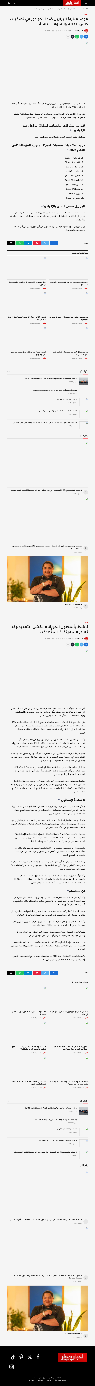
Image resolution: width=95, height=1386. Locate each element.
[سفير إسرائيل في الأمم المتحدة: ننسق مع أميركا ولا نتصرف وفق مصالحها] (68, 1033)
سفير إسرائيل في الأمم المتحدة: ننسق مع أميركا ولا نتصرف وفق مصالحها (71, 1048)
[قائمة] (85, 2)
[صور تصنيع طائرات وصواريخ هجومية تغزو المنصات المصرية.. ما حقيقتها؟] (26, 1033)
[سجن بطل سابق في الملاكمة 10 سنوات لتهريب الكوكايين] (68, 303)
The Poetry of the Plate (72, 605)
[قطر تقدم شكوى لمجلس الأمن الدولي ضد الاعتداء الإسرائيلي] (26, 1068)
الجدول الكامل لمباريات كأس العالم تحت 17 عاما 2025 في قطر (27, 318)
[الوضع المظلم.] (13, 3)
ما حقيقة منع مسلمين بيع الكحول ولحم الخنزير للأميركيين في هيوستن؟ (68, 1083)
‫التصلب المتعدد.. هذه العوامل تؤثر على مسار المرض (58, 411)
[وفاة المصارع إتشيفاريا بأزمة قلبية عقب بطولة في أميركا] (26, 268)
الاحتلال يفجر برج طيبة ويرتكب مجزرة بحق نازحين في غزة (68, 1013)
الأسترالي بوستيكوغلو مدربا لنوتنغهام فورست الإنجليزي (69, 284)
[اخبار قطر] (72, 3)
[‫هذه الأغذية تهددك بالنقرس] (83, 402)
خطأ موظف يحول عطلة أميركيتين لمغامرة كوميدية (29, 1013)
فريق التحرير (78, 30)
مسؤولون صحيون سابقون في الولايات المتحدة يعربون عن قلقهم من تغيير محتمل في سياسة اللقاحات (47, 547)
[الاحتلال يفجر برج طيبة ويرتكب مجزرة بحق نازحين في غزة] (68, 998)
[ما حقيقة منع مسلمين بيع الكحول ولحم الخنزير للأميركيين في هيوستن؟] (68, 1068)
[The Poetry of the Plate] (47, 579)
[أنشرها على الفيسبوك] (86, 37)
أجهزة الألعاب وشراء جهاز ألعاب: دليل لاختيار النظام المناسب (55, 390)
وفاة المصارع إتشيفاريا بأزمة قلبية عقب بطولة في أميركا (27, 284)
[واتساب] (77, 37)
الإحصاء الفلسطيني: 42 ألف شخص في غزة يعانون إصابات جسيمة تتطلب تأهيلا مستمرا (45, 423)
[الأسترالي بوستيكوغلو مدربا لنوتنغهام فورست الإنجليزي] (68, 268)
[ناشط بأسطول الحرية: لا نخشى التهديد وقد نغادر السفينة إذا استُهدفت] (47, 676)
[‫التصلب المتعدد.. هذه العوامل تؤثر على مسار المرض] (83, 414)
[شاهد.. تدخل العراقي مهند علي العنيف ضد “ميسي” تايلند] (68, 338)
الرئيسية (85, 9)
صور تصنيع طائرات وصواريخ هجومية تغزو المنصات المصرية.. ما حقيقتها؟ (29, 1048)
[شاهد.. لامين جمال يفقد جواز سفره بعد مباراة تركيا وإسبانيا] (26, 338)
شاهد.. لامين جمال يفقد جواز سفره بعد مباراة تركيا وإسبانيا (28, 353)
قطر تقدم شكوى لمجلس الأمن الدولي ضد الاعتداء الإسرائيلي (29, 1083)
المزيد (9, 371)
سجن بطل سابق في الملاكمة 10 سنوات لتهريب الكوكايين (68, 318)
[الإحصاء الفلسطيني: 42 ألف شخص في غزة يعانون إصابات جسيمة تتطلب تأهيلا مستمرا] (83, 425)
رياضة (86, 14)
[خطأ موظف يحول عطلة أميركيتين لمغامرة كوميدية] (26, 998)
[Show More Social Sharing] (68, 37)
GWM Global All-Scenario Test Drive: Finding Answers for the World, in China (51, 379)
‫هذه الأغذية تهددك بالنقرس (67, 399)
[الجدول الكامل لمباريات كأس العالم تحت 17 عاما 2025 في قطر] (26, 303)
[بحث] (9, 2)
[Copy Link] (72, 37)
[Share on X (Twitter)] (82, 37)
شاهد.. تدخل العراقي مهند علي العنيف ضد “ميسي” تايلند (70, 353)
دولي (86, 622)
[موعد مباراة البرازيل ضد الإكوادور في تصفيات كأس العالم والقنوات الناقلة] (47, 68)
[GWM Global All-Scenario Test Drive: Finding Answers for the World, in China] (83, 381)
